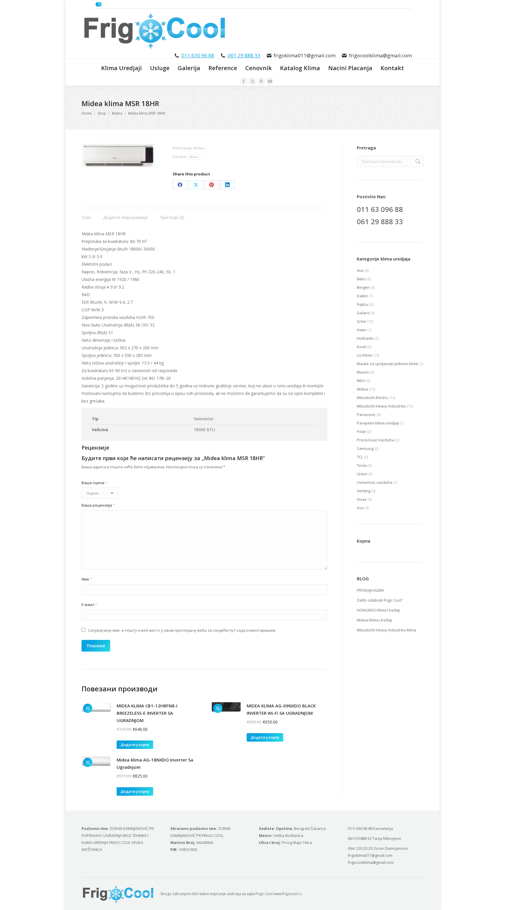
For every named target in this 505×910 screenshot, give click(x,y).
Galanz (363, 312)
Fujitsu (362, 304)
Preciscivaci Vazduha (375, 440)
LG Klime (364, 355)
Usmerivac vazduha (374, 482)
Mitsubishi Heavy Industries (381, 406)
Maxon (363, 372)
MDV (361, 380)
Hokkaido (365, 338)
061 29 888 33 (244, 55)
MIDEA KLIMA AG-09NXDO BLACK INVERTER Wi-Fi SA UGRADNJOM (281, 709)
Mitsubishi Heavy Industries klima (386, 630)
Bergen (363, 287)
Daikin (362, 295)
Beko (361, 279)
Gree (361, 321)
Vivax (361, 499)
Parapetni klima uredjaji (378, 423)
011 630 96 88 (197, 55)
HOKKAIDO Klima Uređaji (378, 610)
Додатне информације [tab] (125, 217)
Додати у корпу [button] (135, 744)
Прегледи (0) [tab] (172, 217)
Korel (361, 346)
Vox (360, 507)
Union (362, 473)
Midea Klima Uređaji (374, 620)
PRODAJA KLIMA (370, 590)
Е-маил (89, 604)
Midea (198, 148)
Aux (360, 270)
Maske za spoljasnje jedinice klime (387, 363)
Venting (363, 490)
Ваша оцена (94, 482)
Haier (361, 329)
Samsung (365, 448)
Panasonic (366, 414)
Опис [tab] (86, 217)
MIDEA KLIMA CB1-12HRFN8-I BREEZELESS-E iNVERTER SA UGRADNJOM (147, 713)
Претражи (417, 161)
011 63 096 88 (380, 209)
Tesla (361, 465)
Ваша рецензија (98, 505)
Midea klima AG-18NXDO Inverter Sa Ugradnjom (155, 763)
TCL (360, 457)
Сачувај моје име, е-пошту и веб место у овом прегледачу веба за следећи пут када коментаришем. (182, 630)
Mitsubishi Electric (372, 397)
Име (87, 579)
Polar (361, 431)
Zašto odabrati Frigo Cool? (380, 600)
